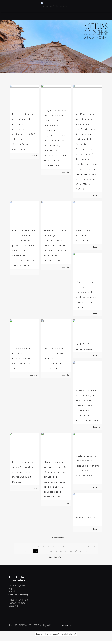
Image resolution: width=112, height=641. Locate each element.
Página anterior (57, 538)
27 (71, 551)
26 (66, 551)
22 (46, 551)
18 (25, 551)
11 (68, 546)
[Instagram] (99, 625)
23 (51, 551)
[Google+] (91, 625)
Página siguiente (54, 557)
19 (31, 551)
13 (78, 546)
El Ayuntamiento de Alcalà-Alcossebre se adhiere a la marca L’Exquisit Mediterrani (23, 472)
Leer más (33, 156)
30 (86, 551)
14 (84, 546)
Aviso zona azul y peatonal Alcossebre (86, 235)
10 (63, 546)
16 (94, 546)
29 (81, 551)
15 (89, 546)
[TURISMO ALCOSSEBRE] (56, 6)
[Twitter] (95, 625)
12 (73, 546)
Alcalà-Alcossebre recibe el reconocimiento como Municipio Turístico (22, 358)
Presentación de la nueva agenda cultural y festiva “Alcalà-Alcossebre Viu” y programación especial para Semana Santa (55, 245)
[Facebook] (88, 625)
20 (36, 551)
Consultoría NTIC (65, 625)
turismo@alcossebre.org (18, 595)
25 (61, 551)
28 (76, 551)
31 (91, 551)
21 (41, 551)
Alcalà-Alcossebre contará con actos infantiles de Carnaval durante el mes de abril (55, 358)
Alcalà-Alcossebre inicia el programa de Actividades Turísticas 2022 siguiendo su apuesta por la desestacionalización (88, 405)
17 (20, 551)
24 (56, 551)
